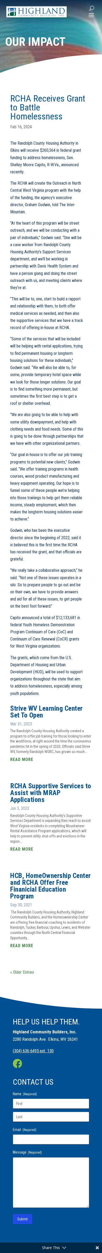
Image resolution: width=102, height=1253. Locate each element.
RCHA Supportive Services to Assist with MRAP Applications (50, 793)
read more (21, 759)
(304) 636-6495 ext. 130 (33, 1050)
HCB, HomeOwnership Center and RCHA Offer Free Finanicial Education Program (50, 886)
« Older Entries (22, 972)
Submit (22, 1219)
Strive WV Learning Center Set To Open (46, 711)
